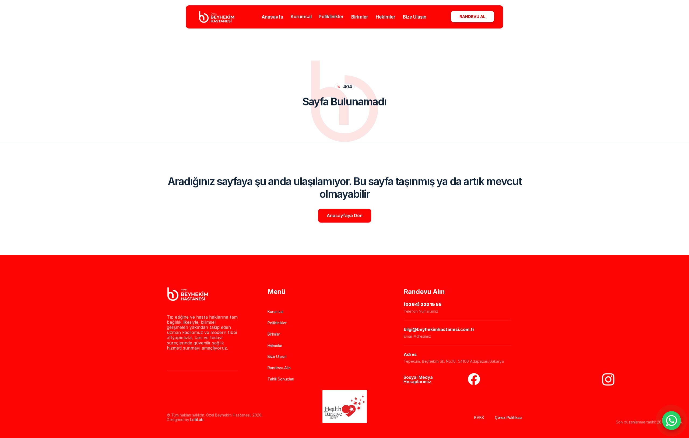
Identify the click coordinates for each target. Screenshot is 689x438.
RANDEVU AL (472, 16)
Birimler (359, 16)
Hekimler (385, 16)
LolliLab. (197, 419)
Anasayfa (272, 16)
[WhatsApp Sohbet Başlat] (671, 420)
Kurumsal (301, 16)
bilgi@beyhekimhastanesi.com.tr (439, 329)
